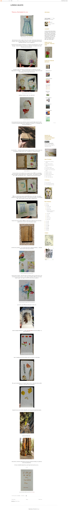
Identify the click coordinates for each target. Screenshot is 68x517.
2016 (46, 203)
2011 (46, 225)
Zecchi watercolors (48, 175)
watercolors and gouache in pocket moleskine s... (50, 211)
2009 (46, 228)
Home (27, 499)
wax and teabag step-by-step (50, 184)
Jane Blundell (48, 84)
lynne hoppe (17, 5)
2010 (46, 226)
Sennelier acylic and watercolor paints (50, 170)
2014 (46, 221)
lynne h (51, 22)
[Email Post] (26, 495)
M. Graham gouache (49, 167)
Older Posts (40, 499)
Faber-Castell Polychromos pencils (50, 165)
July (47, 214)
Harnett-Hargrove (49, 97)
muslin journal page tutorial (50, 183)
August (48, 213)
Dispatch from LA (49, 70)
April (48, 216)
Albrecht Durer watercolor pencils (50, 162)
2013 (46, 222)
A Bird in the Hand (49, 78)
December (48, 206)
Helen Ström (48, 91)
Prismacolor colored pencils (50, 168)
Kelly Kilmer (48, 72)
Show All (55, 122)
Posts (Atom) (17, 501)
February (48, 217)
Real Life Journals (49, 110)
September (48, 209)
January (48, 219)
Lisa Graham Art (48, 104)
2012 (46, 224)
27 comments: (23, 495)
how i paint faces (48, 182)
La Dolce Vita (48, 64)
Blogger (38, 508)
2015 (46, 205)
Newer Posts (13, 499)
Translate (52, 19)
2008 (46, 229)
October (48, 208)
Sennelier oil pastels (49, 171)
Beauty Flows (48, 116)
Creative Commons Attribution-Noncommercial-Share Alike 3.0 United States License (49, 145)
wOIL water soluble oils (49, 176)
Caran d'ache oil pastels (49, 163)
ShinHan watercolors (49, 173)
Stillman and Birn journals (50, 174)
